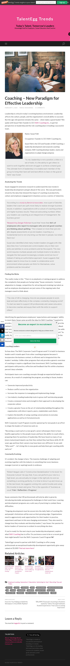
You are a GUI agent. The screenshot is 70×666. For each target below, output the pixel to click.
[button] (35, 324)
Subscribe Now (35, 341)
